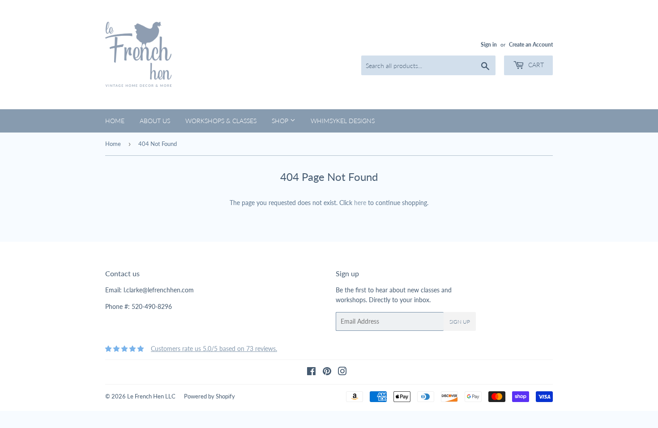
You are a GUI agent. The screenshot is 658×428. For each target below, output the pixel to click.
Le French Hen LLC (151, 396)
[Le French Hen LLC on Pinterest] (327, 372)
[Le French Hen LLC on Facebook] (311, 372)
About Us (155, 120)
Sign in (489, 44)
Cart (535, 64)
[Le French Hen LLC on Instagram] (342, 372)
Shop (281, 120)
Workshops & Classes (220, 120)
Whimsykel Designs (343, 120)
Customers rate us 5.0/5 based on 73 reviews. (214, 348)
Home (114, 120)
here (360, 202)
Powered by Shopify (209, 396)
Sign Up (459, 321)
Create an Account (531, 44)
